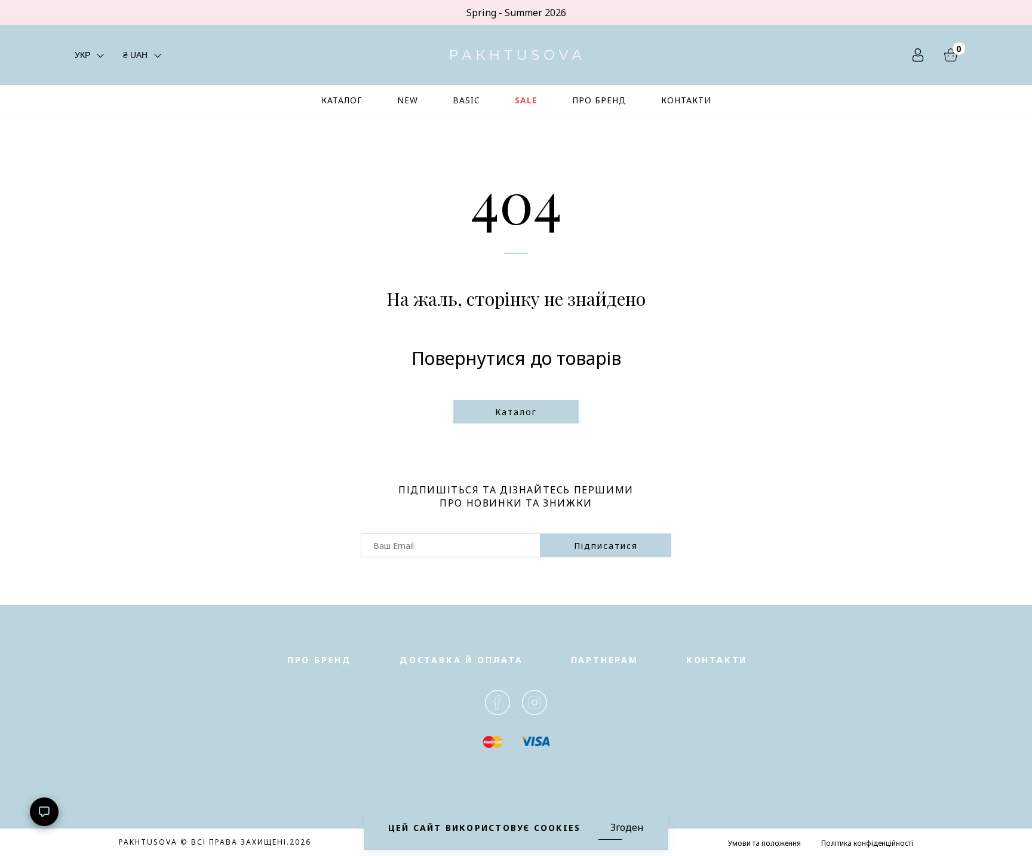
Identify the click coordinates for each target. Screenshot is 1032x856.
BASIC (466, 100)
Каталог (516, 412)
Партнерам (604, 659)
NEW (407, 100)
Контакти (716, 659)
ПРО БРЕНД (599, 100)
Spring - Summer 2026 (516, 12)
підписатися (606, 545)
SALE (526, 100)
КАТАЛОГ (342, 100)
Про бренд (319, 659)
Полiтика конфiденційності (867, 843)
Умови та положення (764, 843)
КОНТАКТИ (686, 100)
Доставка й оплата (461, 659)
